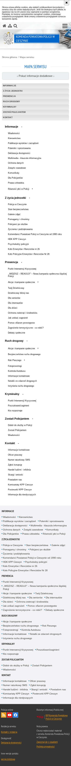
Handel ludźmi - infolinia (19, 469)
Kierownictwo (14, 138)
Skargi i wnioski (15, 474)
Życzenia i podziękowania (20, 229)
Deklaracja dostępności (19, 153)
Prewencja (9, 96)
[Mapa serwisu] (10, 26)
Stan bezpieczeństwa (18, 209)
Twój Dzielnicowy (16, 288)
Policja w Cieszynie (17, 204)
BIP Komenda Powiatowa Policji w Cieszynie (57, 717)
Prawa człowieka (16, 183)
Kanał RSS (3, 715)
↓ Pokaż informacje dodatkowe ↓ (35, 76)
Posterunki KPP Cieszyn (20, 489)
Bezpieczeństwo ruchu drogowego (24, 354)
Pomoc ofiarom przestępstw (21, 323)
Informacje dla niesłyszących (22, 494)
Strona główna (9, 57)
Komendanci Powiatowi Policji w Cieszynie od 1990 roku (35, 234)
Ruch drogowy (11, 101)
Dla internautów (15, 303)
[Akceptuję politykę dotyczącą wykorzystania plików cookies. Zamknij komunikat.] (66, 2)
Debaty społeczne (16, 332)
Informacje (9, 85)
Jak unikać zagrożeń (18, 318)
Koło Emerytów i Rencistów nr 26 (24, 249)
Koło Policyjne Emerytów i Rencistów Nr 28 (28, 254)
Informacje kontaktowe (19, 376)
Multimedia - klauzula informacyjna (24, 158)
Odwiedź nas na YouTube (9, 715)
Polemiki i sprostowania (19, 148)
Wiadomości (14, 133)
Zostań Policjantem (14, 112)
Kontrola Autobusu (16, 371)
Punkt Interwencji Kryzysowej (22, 269)
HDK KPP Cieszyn (17, 239)
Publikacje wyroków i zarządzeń (23, 143)
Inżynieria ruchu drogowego (21, 386)
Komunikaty (13, 173)
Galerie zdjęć (14, 214)
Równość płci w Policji (18, 189)
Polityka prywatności (45, 746)
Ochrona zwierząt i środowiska (22, 313)
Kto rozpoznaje (15, 410)
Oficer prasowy (15, 455)
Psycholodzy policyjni (18, 244)
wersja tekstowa (8, 759)
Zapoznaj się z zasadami (47, 741)
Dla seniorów (14, 298)
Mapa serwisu (27, 57)
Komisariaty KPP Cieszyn (20, 484)
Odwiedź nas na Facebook (15, 715)
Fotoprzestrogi (15, 366)
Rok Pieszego (14, 360)
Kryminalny (9, 107)
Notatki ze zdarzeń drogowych (22, 381)
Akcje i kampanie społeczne (21, 282)
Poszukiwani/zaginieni (18, 405)
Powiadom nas (15, 479)
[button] (65, 26)
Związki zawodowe (17, 168)
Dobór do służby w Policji (20, 425)
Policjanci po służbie (18, 224)
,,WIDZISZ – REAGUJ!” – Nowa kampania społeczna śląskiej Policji (37, 275)
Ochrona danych (16, 163)
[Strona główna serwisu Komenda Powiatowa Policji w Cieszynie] (4, 26)
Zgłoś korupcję (15, 465)
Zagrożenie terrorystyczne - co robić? (26, 328)
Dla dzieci (12, 308)
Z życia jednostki (12, 91)
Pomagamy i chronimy (18, 219)
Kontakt (8, 117)
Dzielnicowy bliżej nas (18, 293)
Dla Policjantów (15, 178)
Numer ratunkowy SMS (19, 460)
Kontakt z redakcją (9, 732)
